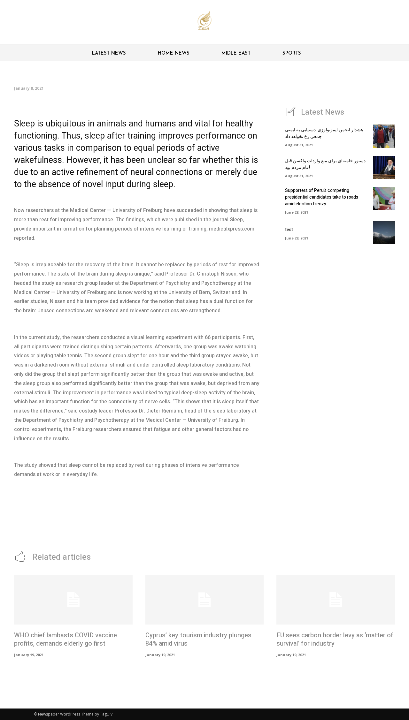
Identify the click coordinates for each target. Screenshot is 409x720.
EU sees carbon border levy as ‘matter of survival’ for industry (334, 639)
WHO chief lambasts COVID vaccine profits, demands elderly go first (65, 639)
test (289, 229)
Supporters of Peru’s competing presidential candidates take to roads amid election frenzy (321, 197)
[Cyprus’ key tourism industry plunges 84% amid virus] (204, 600)
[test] (384, 232)
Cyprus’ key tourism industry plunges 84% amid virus (198, 639)
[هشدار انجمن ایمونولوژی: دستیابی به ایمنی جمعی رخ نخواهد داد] (384, 136)
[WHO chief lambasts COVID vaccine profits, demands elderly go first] (73, 600)
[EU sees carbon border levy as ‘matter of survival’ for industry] (335, 600)
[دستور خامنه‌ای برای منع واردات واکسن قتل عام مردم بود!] (384, 167)
